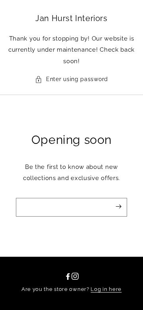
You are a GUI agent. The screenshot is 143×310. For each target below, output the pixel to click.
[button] (71, 79)
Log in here (106, 289)
